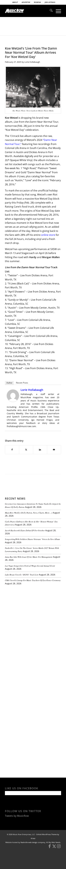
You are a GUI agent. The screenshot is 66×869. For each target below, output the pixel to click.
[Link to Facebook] (49, 847)
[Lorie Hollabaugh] (13, 400)
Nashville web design (29, 842)
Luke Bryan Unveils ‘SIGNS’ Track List (21, 574)
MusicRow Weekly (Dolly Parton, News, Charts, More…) (28, 512)
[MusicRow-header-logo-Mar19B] (27, 11)
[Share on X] (26, 449)
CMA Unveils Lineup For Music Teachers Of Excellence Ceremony (33, 580)
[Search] (50, 11)
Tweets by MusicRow (17, 815)
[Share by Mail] (54, 449)
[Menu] (57, 11)
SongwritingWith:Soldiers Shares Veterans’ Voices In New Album (32, 539)
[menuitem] (15, 2)
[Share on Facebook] (12, 449)
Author (9, 383)
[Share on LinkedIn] (40, 449)
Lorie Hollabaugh (32, 62)
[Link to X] (54, 847)
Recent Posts (22, 383)
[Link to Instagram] (58, 847)
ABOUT (15, 2)
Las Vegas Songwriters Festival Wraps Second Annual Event (30, 565)
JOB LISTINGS (50, 2)
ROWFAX (37, 2)
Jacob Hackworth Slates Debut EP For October (25, 530)
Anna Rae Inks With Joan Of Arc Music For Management (28, 556)
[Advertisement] (28, 608)
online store (48, 235)
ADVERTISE (26, 2)
